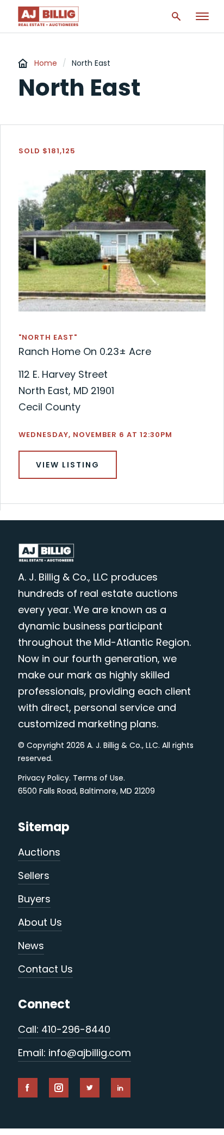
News (31, 945)
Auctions (39, 852)
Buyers (34, 899)
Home (45, 63)
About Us (40, 922)
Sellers (33, 875)
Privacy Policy (43, 777)
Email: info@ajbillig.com (74, 1052)
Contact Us (45, 969)
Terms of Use (98, 777)
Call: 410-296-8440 (64, 1029)
